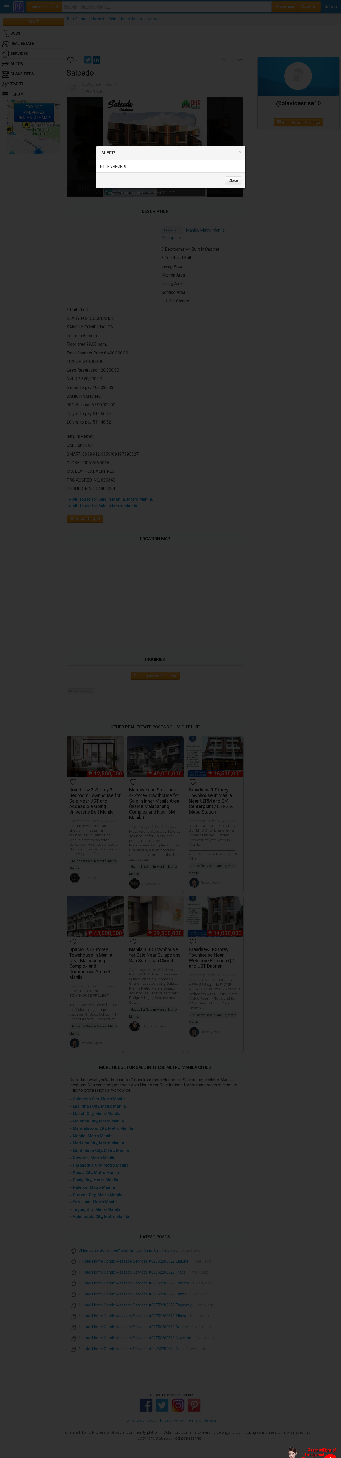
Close (233, 180)
